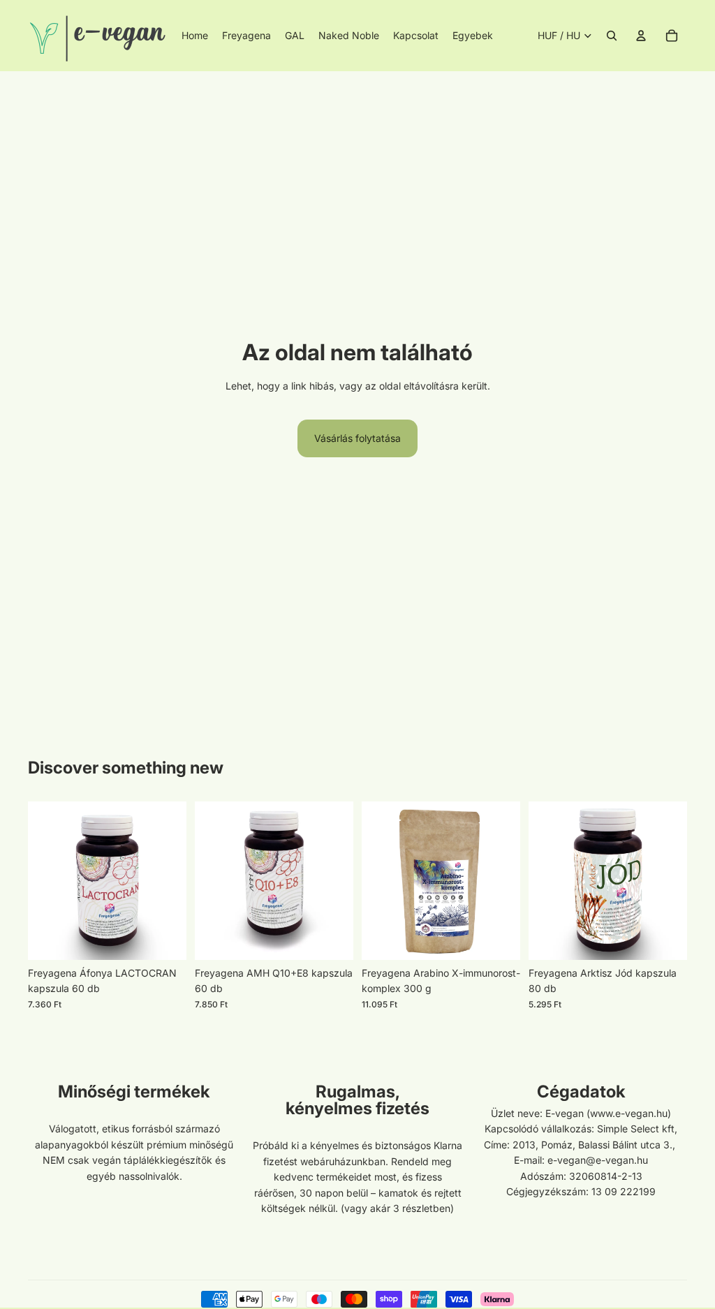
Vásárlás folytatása (357, 438)
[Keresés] (611, 35)
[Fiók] (641, 35)
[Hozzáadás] (164, 938)
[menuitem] (472, 35)
